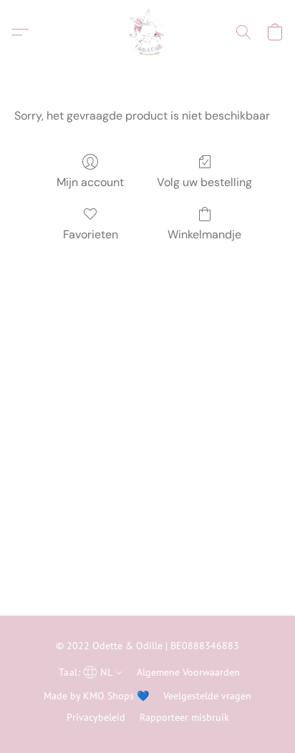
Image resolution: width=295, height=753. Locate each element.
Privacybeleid (96, 717)
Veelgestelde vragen (207, 695)
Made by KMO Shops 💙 (96, 695)
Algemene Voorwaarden (188, 672)
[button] (147, 32)
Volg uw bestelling (204, 182)
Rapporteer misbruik (184, 717)
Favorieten (90, 234)
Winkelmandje (204, 234)
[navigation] (88, 671)
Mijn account (90, 182)
